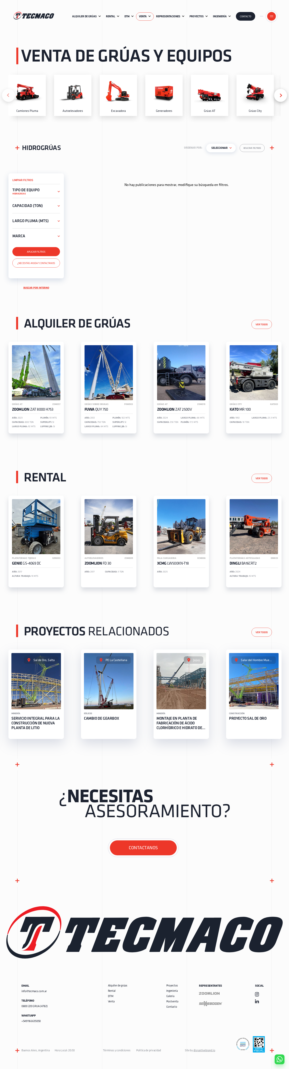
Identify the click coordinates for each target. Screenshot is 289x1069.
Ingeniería (172, 991)
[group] (27, 95)
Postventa (172, 1001)
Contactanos (143, 848)
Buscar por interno (36, 288)
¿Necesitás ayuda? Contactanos (36, 263)
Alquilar (277, 1048)
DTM (110, 996)
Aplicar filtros (36, 252)
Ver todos (262, 324)
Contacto (245, 16)
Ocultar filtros (252, 148)
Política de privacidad (148, 1050)
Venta (111, 1001)
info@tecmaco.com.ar (34, 991)
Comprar (276, 1037)
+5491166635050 (31, 1021)
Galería (170, 996)
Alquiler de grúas (117, 985)
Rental (112, 991)
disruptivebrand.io (204, 1050)
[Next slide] (280, 95)
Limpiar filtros (22, 180)
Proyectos (172, 985)
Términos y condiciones (116, 1050)
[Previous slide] (8, 95)
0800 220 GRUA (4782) (34, 1006)
